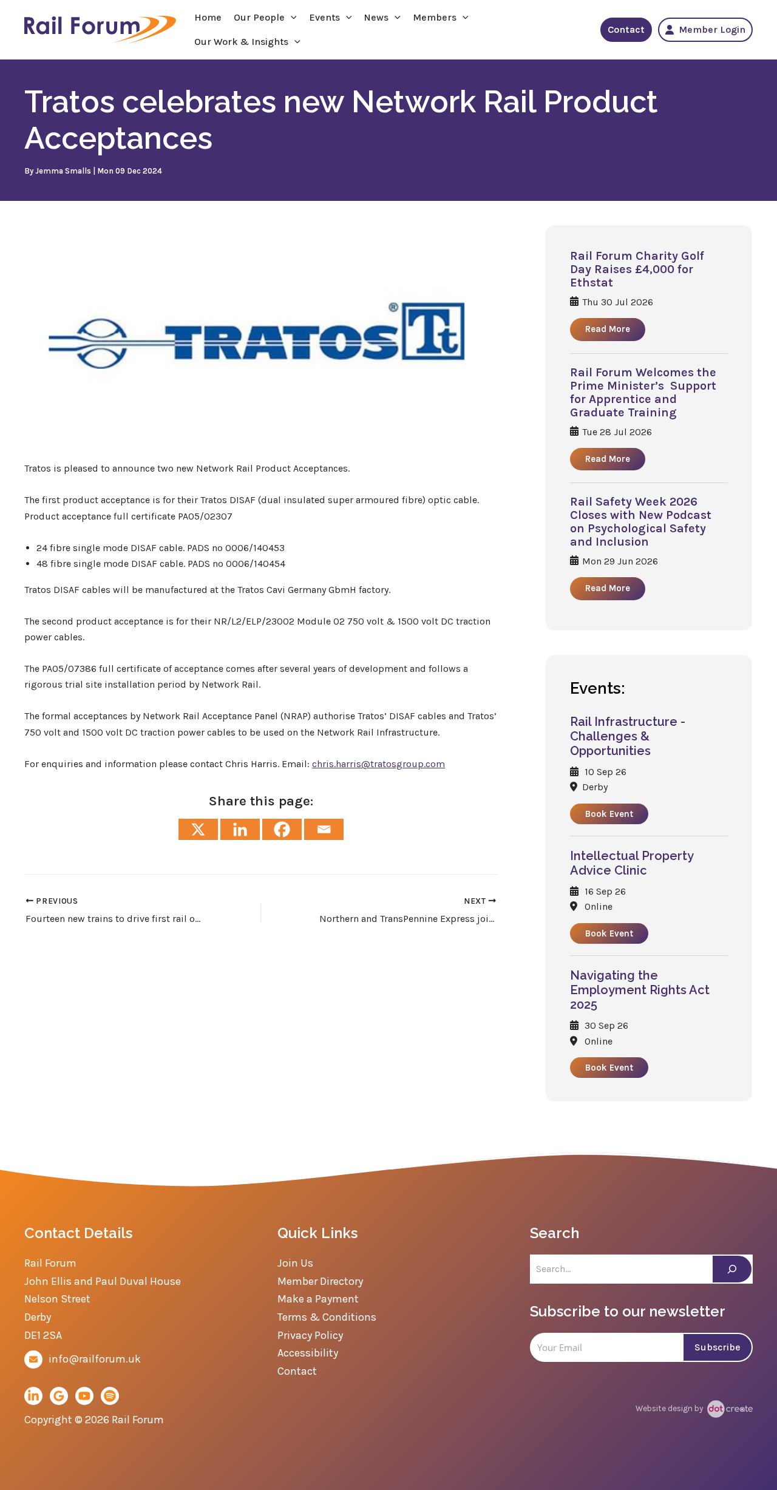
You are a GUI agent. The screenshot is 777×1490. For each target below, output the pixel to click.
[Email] (324, 829)
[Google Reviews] (59, 1396)
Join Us (295, 1263)
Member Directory (320, 1281)
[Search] (732, 1269)
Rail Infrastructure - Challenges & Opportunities (627, 736)
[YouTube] (84, 1396)
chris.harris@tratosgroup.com (378, 764)
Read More (607, 328)
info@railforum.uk (95, 1359)
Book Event (609, 813)
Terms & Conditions (326, 1317)
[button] (291, 17)
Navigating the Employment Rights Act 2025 (640, 990)
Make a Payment (318, 1298)
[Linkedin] (240, 829)
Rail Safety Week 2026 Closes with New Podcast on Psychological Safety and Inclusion (640, 522)
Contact (626, 29)
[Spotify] (110, 1396)
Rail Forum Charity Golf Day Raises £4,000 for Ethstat (637, 269)
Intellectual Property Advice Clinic (631, 863)
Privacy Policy (310, 1335)
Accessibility (307, 1353)
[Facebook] (282, 829)
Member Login (712, 29)
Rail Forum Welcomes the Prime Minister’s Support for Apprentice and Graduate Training (643, 392)
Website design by (670, 1408)
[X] (198, 829)
